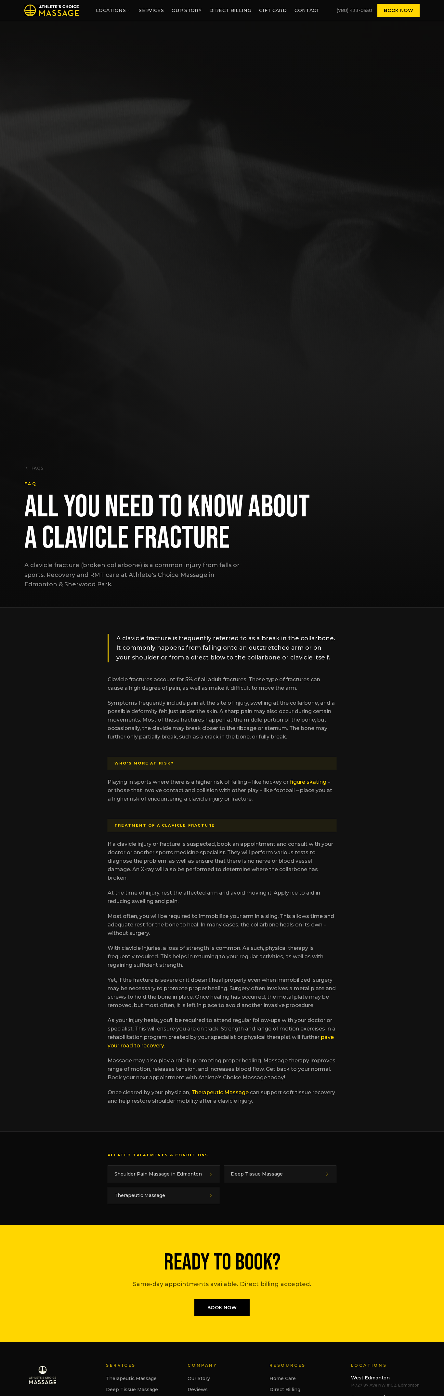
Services (151, 10)
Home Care (282, 1378)
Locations (111, 10)
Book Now (398, 10)
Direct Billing (230, 10)
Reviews (198, 1389)
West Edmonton (370, 1378)
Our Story (187, 10)
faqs (37, 468)
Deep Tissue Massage (132, 1389)
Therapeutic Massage (220, 1092)
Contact (306, 10)
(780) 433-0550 (354, 10)
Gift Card (273, 10)
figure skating (308, 782)
